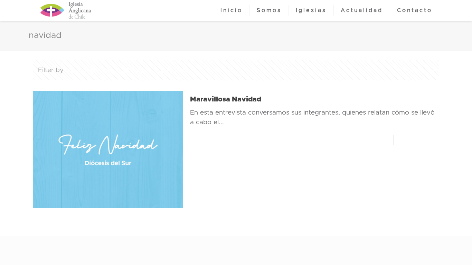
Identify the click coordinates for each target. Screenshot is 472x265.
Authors (178, 70)
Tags (137, 70)
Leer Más (420, 140)
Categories (93, 70)
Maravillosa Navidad (225, 99)
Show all (421, 70)
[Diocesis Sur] (66, 10)
